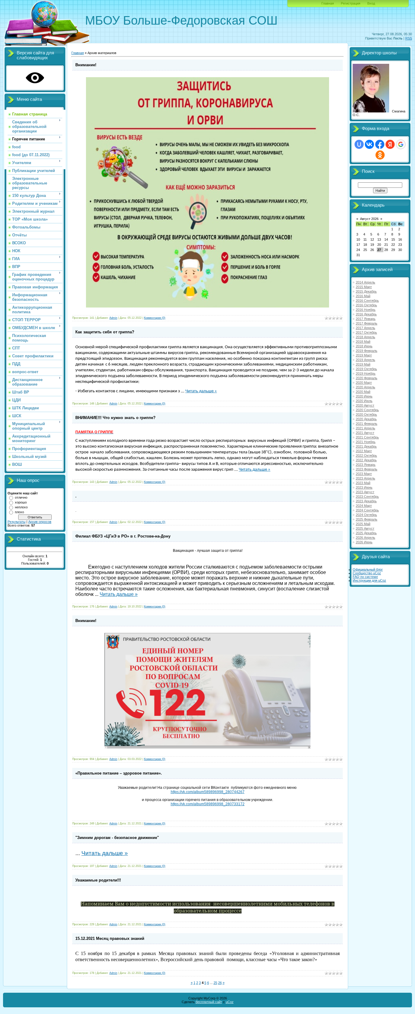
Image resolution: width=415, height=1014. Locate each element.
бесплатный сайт (209, 1002)
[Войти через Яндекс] (390, 144)
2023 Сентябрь (367, 496)
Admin (113, 317)
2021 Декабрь (366, 446)
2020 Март (364, 382)
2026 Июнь (364, 542)
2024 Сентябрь (367, 510)
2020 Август (365, 405)
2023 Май (363, 483)
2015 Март (364, 287)
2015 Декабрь (366, 291)
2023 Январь (366, 464)
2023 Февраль (366, 469)
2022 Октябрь (366, 455)
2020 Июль (364, 401)
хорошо (21, 502)
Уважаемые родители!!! (98, 880)
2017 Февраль (366, 323)
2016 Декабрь (366, 314)
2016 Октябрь (366, 305)
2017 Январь (366, 319)
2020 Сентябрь (367, 410)
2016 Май (363, 296)
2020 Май (363, 392)
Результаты (17, 522)
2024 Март (364, 505)
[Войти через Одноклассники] (380, 155)
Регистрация (350, 3)
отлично (21, 497)
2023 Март (364, 474)
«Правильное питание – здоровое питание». (118, 773)
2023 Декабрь (366, 501)
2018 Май (363, 341)
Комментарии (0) (154, 317)
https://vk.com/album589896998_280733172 (208, 804)
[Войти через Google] (401, 144)
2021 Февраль (366, 423)
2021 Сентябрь (367, 437)
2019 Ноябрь (366, 373)
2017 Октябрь (366, 332)
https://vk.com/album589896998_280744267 (208, 792)
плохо (19, 512)
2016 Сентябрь (367, 300)
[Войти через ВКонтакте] (369, 144)
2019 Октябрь (366, 369)
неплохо (21, 507)
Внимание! (85, 65)
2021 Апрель (365, 428)
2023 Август (365, 492)
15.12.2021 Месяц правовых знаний (109, 938)
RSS (408, 38)
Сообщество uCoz (367, 573)
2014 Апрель (365, 282)
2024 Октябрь (366, 515)
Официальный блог (368, 569)
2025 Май (363, 524)
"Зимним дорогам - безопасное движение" (117, 837)
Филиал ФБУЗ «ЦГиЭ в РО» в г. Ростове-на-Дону (122, 536)
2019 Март (364, 355)
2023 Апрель (365, 478)
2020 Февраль (366, 378)
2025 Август (365, 528)
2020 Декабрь (366, 419)
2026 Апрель (365, 537)
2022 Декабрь (366, 460)
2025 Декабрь (366, 533)
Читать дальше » (201, 391)
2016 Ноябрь (366, 309)
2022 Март (364, 451)
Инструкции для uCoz (369, 580)
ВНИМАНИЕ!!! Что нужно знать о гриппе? (115, 417)
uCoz (230, 1002)
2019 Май (363, 364)
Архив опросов (39, 522)
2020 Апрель (365, 387)
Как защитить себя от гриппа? (104, 332)
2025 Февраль (366, 519)
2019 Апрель (365, 360)
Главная (327, 3)
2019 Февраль (366, 350)
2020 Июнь (364, 396)
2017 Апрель (365, 328)
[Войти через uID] (359, 144)
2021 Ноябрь (366, 442)
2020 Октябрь (366, 414)
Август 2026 (369, 219)
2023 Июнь (364, 487)
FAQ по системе (365, 577)
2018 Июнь (364, 346)
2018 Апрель (365, 337)
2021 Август (365, 433)
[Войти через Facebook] (379, 144)
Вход (371, 3)
